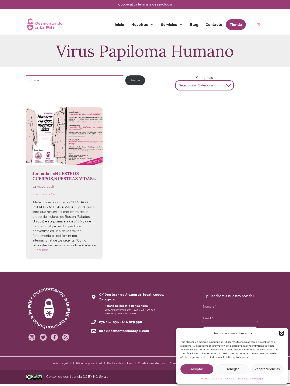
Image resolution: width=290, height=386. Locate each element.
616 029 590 (132, 322)
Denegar (232, 369)
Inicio (119, 24)
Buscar (135, 80)
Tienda (235, 24)
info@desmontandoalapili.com (124, 331)
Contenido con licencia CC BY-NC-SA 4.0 (77, 377)
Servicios (169, 24)
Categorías (204, 78)
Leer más (41, 250)
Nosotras (139, 24)
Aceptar (197, 369)
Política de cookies (211, 378)
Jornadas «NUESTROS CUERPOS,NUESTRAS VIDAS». (64, 176)
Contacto (214, 24)
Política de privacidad (236, 378)
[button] (281, 333)
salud (35, 194)
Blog (194, 24)
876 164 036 (109, 322)
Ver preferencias (267, 369)
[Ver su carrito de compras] (258, 24)
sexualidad (48, 194)
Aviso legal (257, 378)
